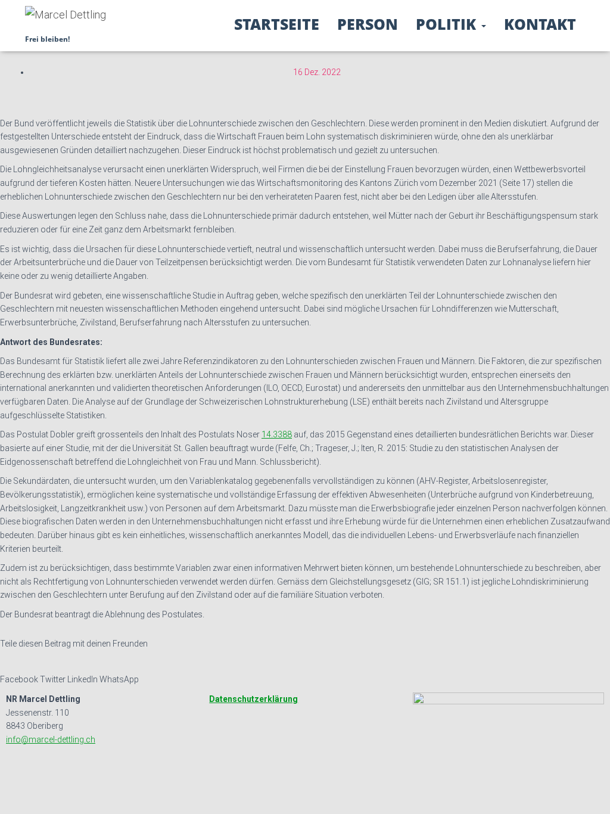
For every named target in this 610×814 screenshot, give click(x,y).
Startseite (276, 24)
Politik (448, 24)
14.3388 (277, 434)
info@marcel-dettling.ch (50, 739)
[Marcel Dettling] (65, 19)
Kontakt (540, 24)
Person (367, 24)
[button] (483, 24)
